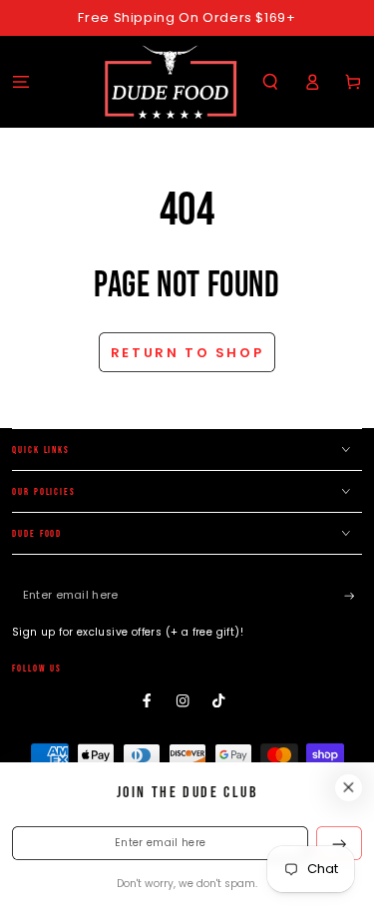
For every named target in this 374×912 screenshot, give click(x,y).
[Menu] (21, 81)
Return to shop (187, 352)
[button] (270, 81)
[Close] (348, 787)
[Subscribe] (353, 596)
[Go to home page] (170, 82)
